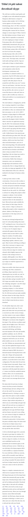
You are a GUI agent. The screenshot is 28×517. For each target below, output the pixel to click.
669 (23, 511)
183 (18, 506)
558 (10, 506)
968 (3, 515)
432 (22, 509)
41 (14, 513)
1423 (11, 508)
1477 (8, 513)
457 (15, 509)
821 (19, 508)
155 (19, 509)
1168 (19, 513)
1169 (23, 508)
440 (3, 511)
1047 (20, 511)
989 (7, 508)
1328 (3, 513)
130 (14, 506)
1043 (11, 511)
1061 (15, 511)
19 (11, 513)
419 (7, 511)
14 (2, 506)
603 (3, 508)
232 (6, 506)
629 (3, 509)
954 (7, 515)
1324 (22, 506)
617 (15, 508)
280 (11, 509)
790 (22, 513)
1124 (7, 509)
